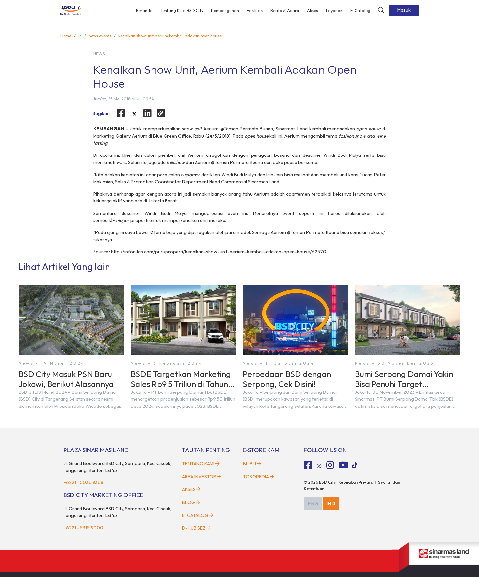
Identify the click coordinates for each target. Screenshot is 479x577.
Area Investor (199, 477)
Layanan (334, 10)
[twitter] (134, 114)
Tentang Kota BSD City (181, 10)
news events (100, 35)
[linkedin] (147, 113)
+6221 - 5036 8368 (83, 482)
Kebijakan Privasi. (355, 482)
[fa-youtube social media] (343, 465)
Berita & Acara (284, 10)
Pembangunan (225, 10)
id (80, 35)
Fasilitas (255, 10)
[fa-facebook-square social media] (308, 465)
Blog (188, 502)
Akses (312, 10)
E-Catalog (360, 10)
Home (65, 35)
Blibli (249, 463)
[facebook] (121, 113)
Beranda (144, 10)
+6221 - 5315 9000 (83, 528)
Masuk (404, 10)
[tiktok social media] (319, 466)
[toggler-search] (381, 11)
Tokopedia (256, 477)
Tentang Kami (198, 463)
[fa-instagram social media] (330, 465)
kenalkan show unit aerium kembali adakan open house (170, 35)
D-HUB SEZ (194, 528)
